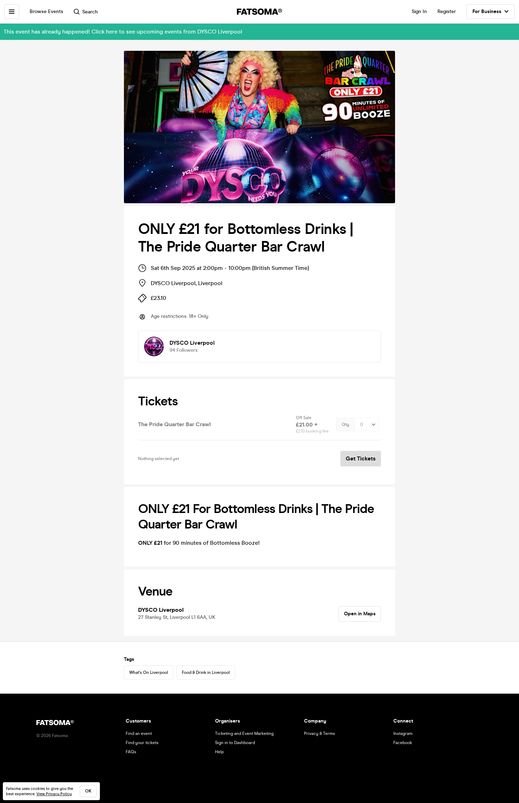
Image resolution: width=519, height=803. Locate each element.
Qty (345, 424)
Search (90, 12)
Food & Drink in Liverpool (206, 672)
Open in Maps (360, 614)
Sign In (419, 11)
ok (88, 791)
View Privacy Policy (54, 794)
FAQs (131, 751)
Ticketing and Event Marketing (244, 733)
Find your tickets (142, 742)
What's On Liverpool (148, 672)
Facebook (402, 742)
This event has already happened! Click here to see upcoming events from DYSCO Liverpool (123, 31)
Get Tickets (361, 458)
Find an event (139, 733)
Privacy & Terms (319, 733)
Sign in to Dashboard (235, 742)
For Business (486, 11)
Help (219, 751)
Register (446, 11)
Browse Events (46, 11)
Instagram (402, 733)
